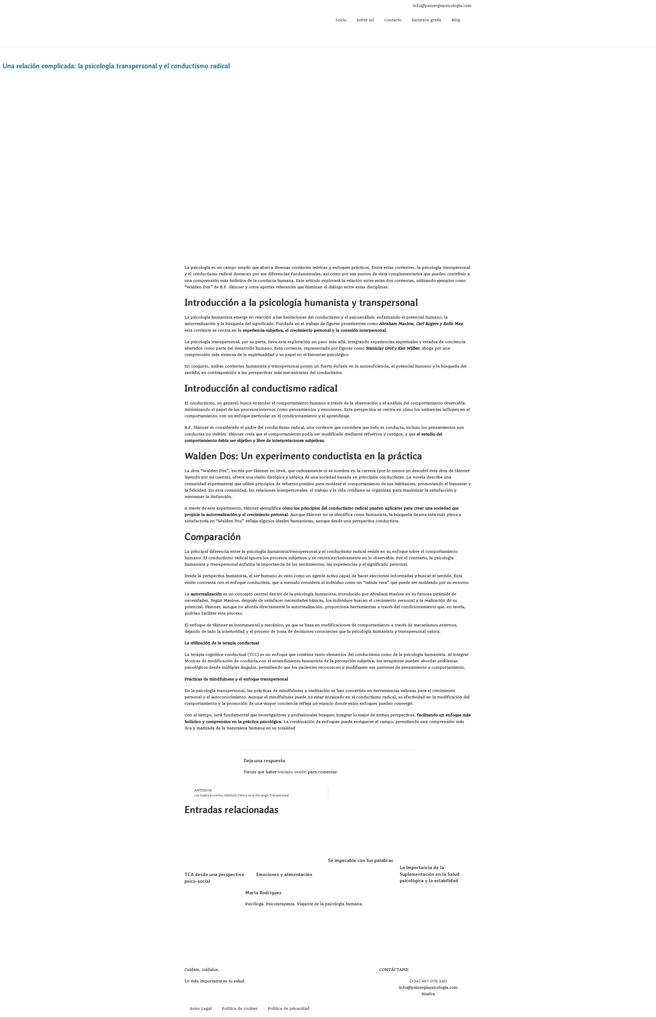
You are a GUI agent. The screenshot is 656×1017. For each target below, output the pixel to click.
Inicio (341, 20)
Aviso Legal (201, 1008)
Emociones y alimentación (284, 874)
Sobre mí (365, 20)
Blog (456, 20)
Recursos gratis (426, 20)
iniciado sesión (292, 772)
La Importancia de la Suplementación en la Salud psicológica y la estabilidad (429, 874)
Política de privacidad (289, 1008)
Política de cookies (240, 1008)
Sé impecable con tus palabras (360, 860)
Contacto (393, 20)
